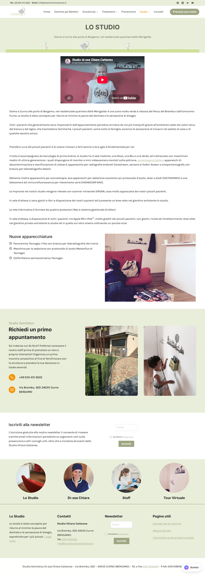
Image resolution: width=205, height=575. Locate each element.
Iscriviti (126, 443)
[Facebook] (178, 3)
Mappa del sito (162, 530)
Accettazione (123, 437)
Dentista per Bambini (66, 11)
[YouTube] (192, 3)
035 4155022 (69, 539)
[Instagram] (183, 3)
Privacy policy (128, 437)
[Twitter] (187, 3)
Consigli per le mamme (167, 523)
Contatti (158, 11)
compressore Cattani (150, 160)
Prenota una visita (184, 11)
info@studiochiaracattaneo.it (75, 543)
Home (47, 11)
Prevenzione (129, 11)
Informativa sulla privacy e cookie (173, 537)
